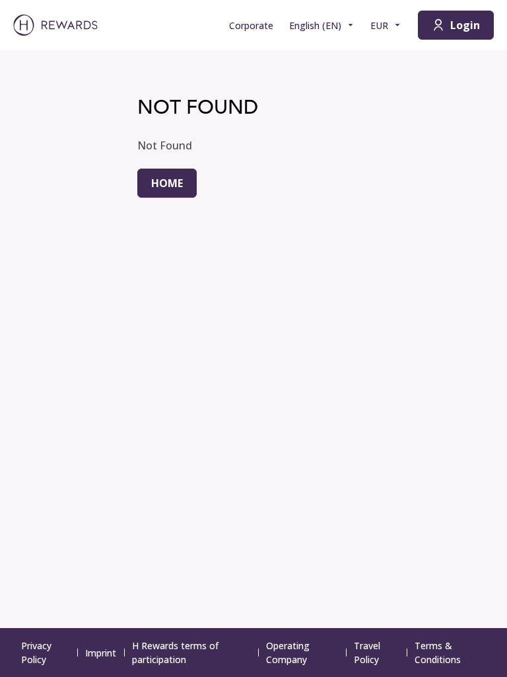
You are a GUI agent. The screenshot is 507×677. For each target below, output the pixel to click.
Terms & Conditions (438, 652)
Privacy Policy (36, 652)
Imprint (100, 653)
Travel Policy (367, 652)
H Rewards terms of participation (175, 652)
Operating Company (288, 652)
